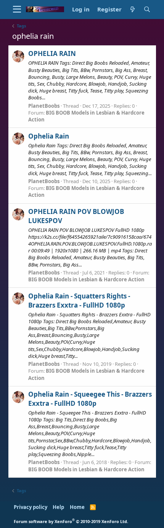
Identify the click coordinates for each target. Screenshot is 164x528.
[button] (17, 9)
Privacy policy (30, 507)
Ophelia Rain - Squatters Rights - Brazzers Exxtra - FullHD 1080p (79, 300)
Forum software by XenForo (71, 521)
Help (58, 507)
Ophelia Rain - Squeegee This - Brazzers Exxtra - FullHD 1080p (90, 399)
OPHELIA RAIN (52, 53)
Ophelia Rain (48, 136)
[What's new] (132, 9)
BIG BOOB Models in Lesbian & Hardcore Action (86, 279)
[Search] (147, 9)
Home (77, 507)
